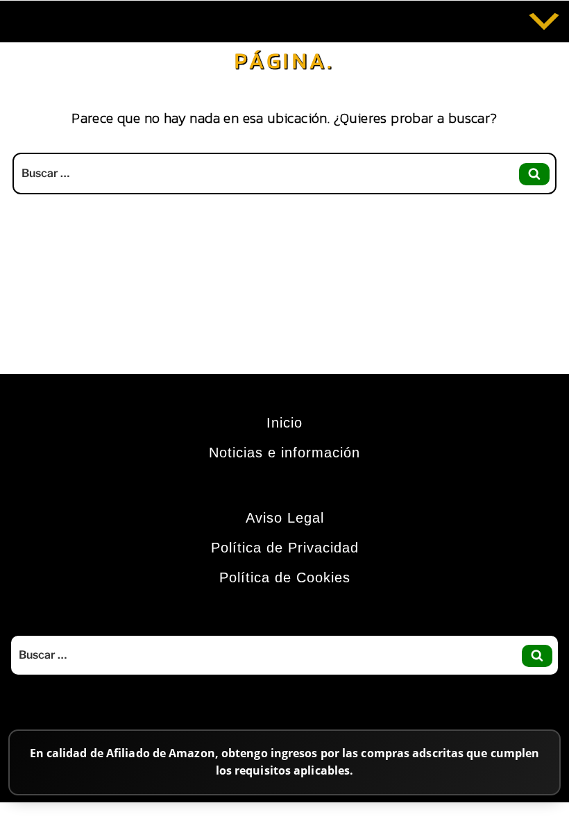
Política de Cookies (284, 577)
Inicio (284, 422)
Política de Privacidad (285, 547)
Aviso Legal (285, 517)
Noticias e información (284, 452)
